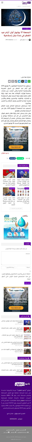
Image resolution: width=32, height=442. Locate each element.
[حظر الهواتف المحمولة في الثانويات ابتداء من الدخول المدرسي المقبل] (27, 351)
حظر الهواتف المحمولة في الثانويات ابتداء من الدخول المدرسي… (12, 350)
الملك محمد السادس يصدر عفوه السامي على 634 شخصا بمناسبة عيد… (12, 343)
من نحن (5, 432)
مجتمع (29, 28)
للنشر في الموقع (20, 430)
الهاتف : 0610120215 (16, 419)
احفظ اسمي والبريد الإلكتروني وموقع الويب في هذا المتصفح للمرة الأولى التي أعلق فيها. (16, 276)
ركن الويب (13, 439)
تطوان (22, 400)
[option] (16, 337)
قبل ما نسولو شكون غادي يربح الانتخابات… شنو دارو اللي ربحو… (12, 336)
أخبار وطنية (12, 170)
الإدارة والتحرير (9, 430)
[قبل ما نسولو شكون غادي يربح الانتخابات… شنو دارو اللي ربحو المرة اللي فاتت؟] (23, 191)
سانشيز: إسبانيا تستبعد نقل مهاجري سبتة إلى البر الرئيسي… (12, 321)
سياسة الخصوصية (22, 432)
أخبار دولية (26, 170)
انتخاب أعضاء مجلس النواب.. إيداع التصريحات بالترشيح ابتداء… (12, 329)
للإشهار (13, 432)
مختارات (24, 28)
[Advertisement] (16, 58)
